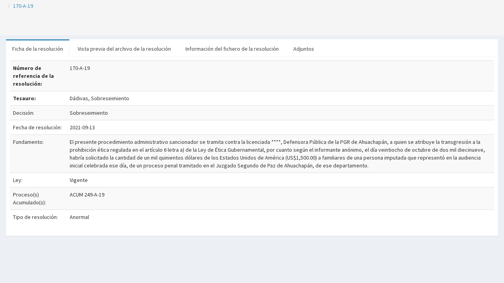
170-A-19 (23, 5)
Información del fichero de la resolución (232, 48)
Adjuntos (303, 48)
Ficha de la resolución (37, 48)
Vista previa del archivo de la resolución (124, 48)
